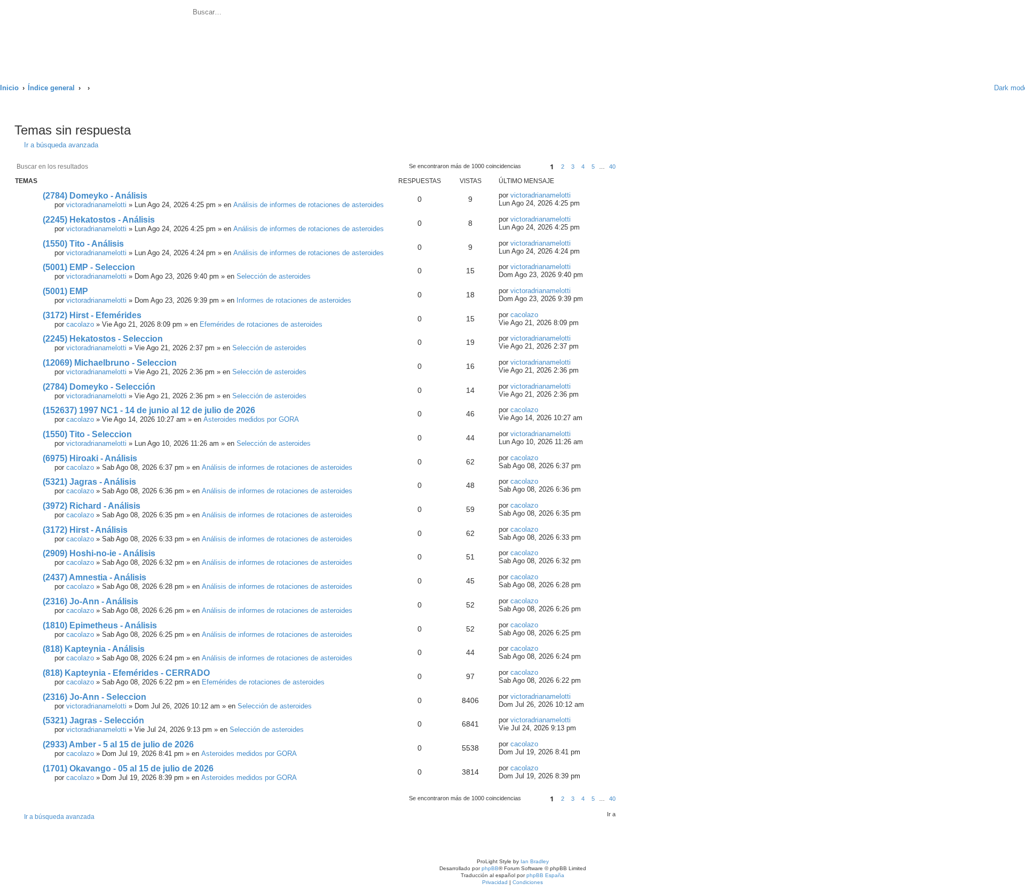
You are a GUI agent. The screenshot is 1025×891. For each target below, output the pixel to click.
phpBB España (545, 875)
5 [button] (593, 166)
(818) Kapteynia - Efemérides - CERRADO (126, 672)
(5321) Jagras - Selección (93, 720)
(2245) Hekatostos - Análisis (99, 219)
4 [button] (583, 166)
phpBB (490, 868)
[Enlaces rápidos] (972, 88)
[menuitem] (297, 13)
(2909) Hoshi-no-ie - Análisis (99, 553)
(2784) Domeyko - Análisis (95, 195)
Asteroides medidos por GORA (251, 419)
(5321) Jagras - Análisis (89, 481)
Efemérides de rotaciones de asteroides (261, 324)
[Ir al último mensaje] (576, 195)
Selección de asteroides (273, 276)
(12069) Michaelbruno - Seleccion (110, 362)
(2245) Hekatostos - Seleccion (103, 338)
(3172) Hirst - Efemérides (92, 315)
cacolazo (80, 324)
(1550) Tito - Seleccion (87, 434)
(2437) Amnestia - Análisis (94, 577)
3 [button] (572, 166)
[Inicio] (95, 35)
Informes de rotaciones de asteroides (293, 300)
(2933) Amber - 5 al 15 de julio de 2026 (118, 744)
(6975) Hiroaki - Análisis (90, 458)
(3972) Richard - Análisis (91, 505)
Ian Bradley (535, 861)
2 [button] (562, 166)
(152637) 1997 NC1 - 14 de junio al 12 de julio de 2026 (149, 410)
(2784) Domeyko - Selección (99, 386)
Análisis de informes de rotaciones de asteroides (308, 205)
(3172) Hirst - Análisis (85, 529)
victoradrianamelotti (96, 205)
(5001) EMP (65, 291)
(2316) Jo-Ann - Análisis (90, 601)
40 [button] (612, 166)
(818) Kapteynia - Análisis (94, 648)
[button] (533, 166)
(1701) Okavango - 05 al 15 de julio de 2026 (128, 768)
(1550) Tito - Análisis (83, 243)
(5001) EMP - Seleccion (89, 267)
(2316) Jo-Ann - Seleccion (94, 696)
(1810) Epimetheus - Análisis (100, 625)
